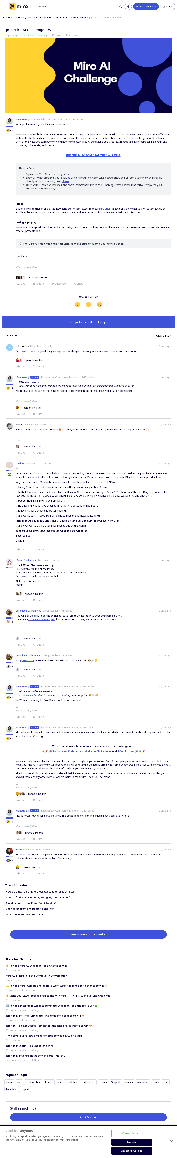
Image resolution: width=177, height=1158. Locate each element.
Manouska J (22, 119)
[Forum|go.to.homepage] (27, 6)
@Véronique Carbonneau (68, 751)
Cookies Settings (131, 1133)
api (59, 1082)
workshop (142, 1082)
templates (71, 1082)
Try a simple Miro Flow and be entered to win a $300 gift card (44, 1035)
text (165, 1082)
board (9, 1082)
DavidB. (20, 463)
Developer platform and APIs (22, 1060)
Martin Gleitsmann (26, 560)
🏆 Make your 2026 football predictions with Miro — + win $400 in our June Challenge (58, 995)
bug (19, 1082)
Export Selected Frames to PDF (24, 914)
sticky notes (88, 1082)
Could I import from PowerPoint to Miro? (31, 903)
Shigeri (19, 424)
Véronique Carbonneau (28, 610)
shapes (129, 1082)
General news (13, 970)
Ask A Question (88, 1117)
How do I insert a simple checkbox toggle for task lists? (40, 891)
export (25, 1089)
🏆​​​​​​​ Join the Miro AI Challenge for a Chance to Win (36, 965)
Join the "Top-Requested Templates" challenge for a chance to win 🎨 (49, 1025)
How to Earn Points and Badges (89, 934)
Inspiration (46, 17)
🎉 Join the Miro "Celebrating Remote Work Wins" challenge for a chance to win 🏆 (56, 985)
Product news (13, 980)
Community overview (25, 17)
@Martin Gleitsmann (98, 751)
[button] (4, 7)
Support (115, 1082)
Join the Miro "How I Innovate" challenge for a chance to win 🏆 (45, 1015)
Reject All (132, 1142)
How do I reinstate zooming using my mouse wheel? (38, 897)
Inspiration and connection (70, 17)
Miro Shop (104, 208)
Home (6, 17)
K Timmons (22, 346)
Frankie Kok (22, 849)
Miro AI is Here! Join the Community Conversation (36, 975)
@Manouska (27, 660)
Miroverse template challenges (23, 1010)
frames (49, 1082)
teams (103, 1082)
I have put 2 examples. (42, 619)
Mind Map (11, 1089)
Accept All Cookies (131, 1150)
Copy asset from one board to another (30, 908)
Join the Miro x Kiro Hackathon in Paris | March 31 (36, 1055)
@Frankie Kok (126, 751)
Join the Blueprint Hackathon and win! (29, 1045)
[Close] (171, 1141)
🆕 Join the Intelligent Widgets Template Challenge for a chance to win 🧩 (52, 1005)
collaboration (33, 1082)
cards (156, 1082)
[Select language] (128, 6)
